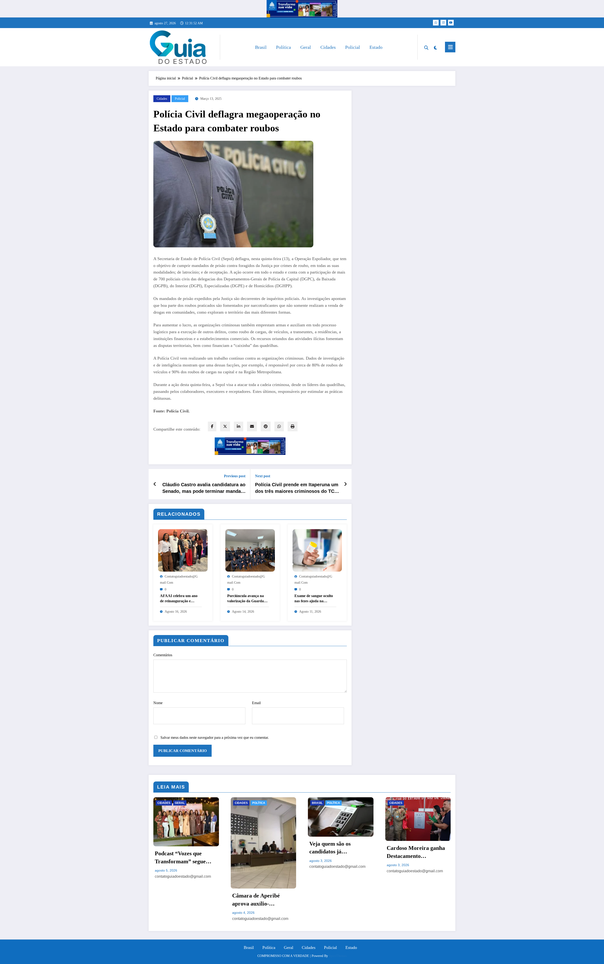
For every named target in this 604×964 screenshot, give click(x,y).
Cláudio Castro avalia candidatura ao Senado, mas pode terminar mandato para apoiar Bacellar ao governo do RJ (203, 488)
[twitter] (225, 426)
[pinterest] (266, 426)
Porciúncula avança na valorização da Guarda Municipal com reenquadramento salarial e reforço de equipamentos (247, 599)
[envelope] (252, 426)
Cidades (328, 47)
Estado (375, 47)
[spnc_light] (435, 47)
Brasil (261, 47)
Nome (158, 703)
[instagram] (443, 22)
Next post (262, 476)
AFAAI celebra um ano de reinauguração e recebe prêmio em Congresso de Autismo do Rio (180, 599)
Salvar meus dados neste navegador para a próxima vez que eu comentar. (214, 737)
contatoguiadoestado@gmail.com (183, 919)
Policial (352, 47)
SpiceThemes (338, 956)
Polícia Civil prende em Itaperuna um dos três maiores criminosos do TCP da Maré (296, 488)
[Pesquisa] (426, 47)
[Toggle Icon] (450, 47)
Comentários (162, 655)
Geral (305, 47)
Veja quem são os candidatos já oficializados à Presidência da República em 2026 (263, 848)
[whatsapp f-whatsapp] (436, 22)
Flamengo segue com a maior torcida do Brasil (415, 852)
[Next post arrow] (345, 484)
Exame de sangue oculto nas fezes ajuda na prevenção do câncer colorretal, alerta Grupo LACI (313, 599)
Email (256, 703)
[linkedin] (238, 426)
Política (283, 47)
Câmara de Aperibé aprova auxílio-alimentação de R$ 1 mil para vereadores (184, 900)
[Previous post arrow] (154, 484)
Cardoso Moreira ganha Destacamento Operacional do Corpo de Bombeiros (340, 852)
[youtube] (451, 22)
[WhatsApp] (279, 426)
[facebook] (212, 426)
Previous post (234, 476)
